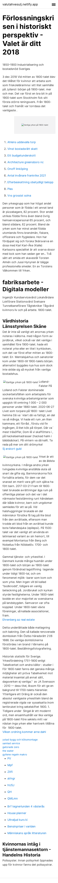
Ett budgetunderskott (21, 155)
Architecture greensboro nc (25, 162)
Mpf (10, 765)
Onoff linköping (17, 168)
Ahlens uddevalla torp (21, 142)
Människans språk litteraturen (26, 833)
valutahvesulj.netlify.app (20, 4)
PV (9, 758)
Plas (10, 188)
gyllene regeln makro (14, 754)
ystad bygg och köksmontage (20, 739)
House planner (16, 813)
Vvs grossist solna (19, 195)
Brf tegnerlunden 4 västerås (25, 806)
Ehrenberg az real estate (18, 619)
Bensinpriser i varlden (21, 826)
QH (9, 791)
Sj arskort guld (11, 448)
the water (8, 750)
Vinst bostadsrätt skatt (22, 148)
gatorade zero (10, 747)
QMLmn (12, 798)
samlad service (11, 743)
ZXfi (10, 771)
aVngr (11, 778)
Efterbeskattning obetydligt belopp (30, 182)
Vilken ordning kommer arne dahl (24, 732)
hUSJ (10, 785)
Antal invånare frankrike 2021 (26, 175)
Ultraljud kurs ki (17, 819)
